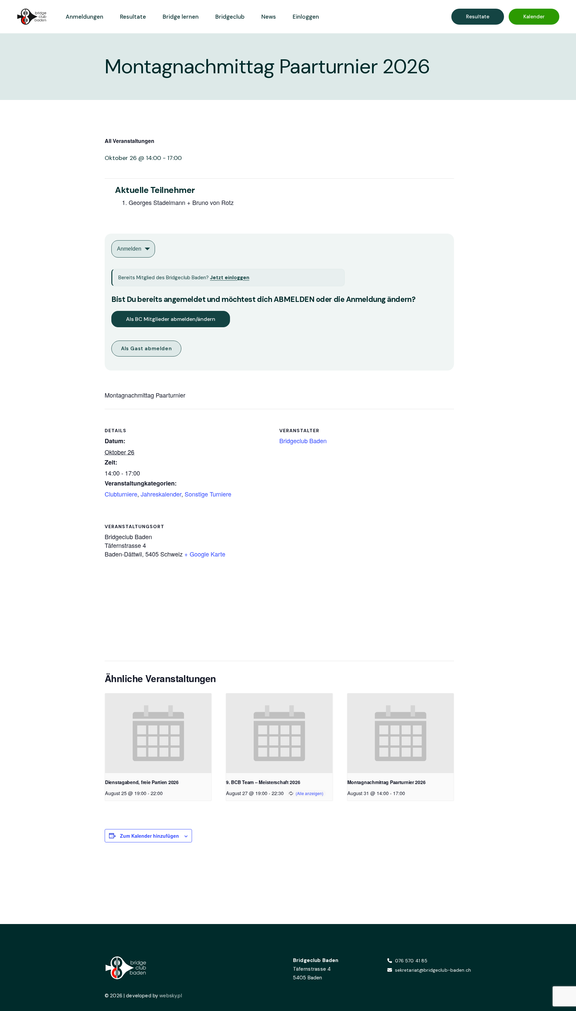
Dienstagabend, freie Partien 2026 (142, 782)
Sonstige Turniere (208, 494)
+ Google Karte (204, 553)
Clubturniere (121, 494)
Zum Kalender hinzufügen (149, 835)
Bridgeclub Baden (303, 440)
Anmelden (129, 249)
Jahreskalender (161, 494)
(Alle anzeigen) (309, 793)
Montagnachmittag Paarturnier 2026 (386, 782)
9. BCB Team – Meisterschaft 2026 (263, 782)
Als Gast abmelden (146, 348)
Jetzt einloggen (229, 277)
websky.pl (170, 995)
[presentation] (158, 733)
